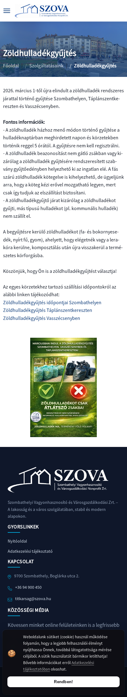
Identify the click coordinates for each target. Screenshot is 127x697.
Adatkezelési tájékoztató (30, 551)
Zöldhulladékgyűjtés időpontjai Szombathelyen (52, 302)
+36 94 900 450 (28, 587)
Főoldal (11, 65)
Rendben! (63, 681)
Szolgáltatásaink (46, 65)
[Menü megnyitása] (7, 11)
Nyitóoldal (17, 541)
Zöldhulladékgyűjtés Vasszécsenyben (41, 318)
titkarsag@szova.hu (33, 598)
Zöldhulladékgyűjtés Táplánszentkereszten (47, 310)
